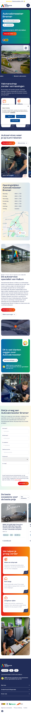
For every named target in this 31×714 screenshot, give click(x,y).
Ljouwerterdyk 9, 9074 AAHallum (14, 30)
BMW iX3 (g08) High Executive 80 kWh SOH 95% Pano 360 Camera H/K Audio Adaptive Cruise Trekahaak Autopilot (12, 527)
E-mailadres (5, 442)
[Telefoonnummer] (11, 670)
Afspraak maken (8, 33)
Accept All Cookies (21, 116)
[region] (15, 114)
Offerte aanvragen (8, 314)
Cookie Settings (15, 120)
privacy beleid (18, 479)
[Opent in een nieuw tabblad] (5, 40)
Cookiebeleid (12, 112)
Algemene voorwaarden (6, 707)
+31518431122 (9, 25)
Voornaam (4, 428)
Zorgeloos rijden (10, 601)
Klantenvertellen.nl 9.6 (17, 1)
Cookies (25, 707)
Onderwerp (5, 456)
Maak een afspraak (10, 562)
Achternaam (5, 435)
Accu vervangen (8, 175)
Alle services (21, 143)
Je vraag (4, 463)
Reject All (10, 116)
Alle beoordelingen (9, 360)
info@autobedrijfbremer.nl (12, 21)
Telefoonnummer (6, 449)
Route (23, 233)
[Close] (28, 106)
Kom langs (7, 581)
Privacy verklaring (18, 707)
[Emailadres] (16, 670)
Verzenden (22, 483)
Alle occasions (24, 497)
